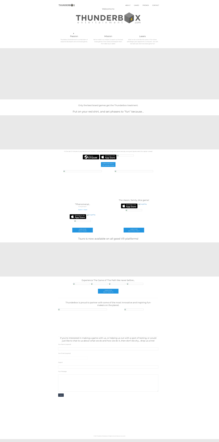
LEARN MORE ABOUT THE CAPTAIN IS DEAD (108, 164)
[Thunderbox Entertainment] (66, 5)
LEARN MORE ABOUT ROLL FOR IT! (134, 230)
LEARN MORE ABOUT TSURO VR (108, 291)
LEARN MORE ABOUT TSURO (82, 230)
